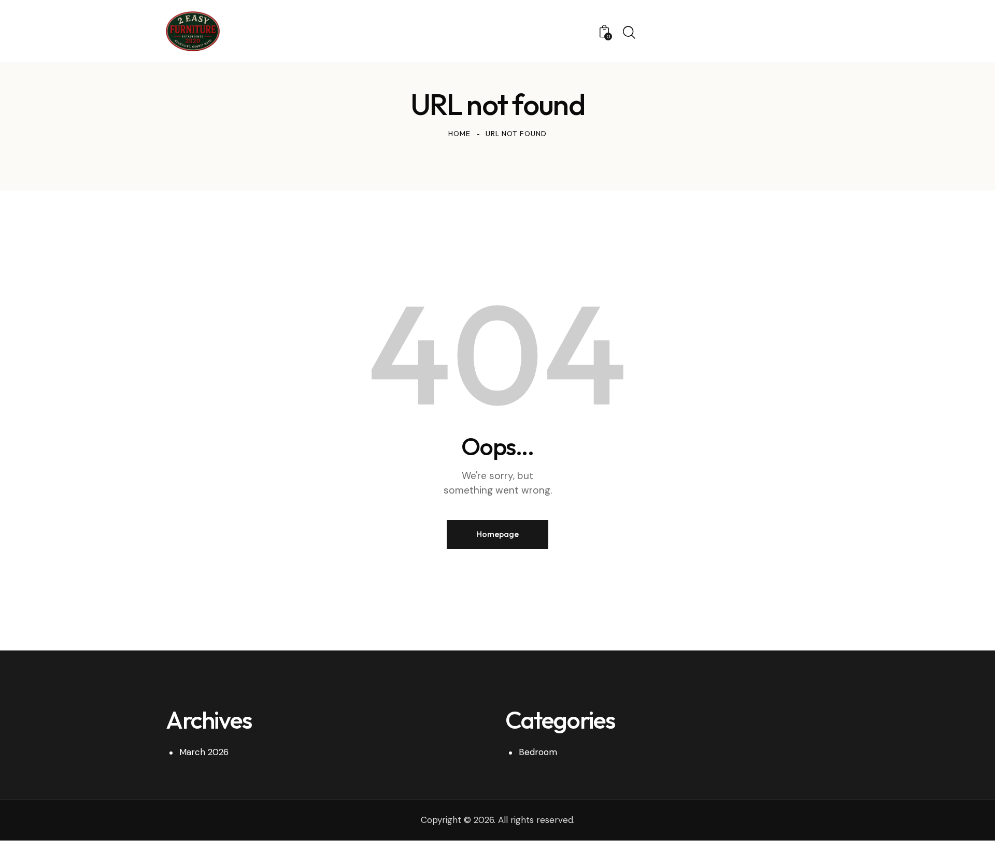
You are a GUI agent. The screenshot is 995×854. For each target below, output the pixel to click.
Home (459, 133)
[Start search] (629, 32)
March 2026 (204, 752)
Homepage (497, 534)
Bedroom (538, 752)
